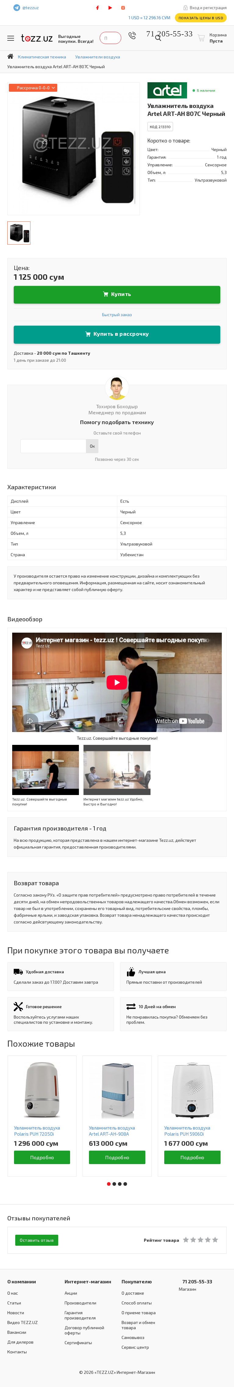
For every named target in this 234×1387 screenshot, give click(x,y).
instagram (123, 8)
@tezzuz (31, 7)
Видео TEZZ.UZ (22, 1322)
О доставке (133, 1293)
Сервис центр (135, 1347)
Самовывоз (133, 1337)
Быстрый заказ (117, 314)
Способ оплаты (137, 1302)
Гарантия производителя (80, 1315)
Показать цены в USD (201, 18)
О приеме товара (139, 1312)
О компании (21, 1281)
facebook (97, 8)
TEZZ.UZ (37, 38)
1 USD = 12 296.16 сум (149, 17)
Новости (15, 1312)
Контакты (17, 1351)
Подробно (42, 1157)
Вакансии (16, 1332)
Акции (71, 1293)
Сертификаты (78, 1342)
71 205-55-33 (165, 33)
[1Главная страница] (10, 56)
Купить (121, 293)
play (110, 8)
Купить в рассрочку (121, 333)
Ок (92, 446)
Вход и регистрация (208, 7)
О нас (12, 1293)
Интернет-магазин (88, 1281)
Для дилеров (20, 1341)
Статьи (14, 1302)
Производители (80, 1302)
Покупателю (137, 1281)
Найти (158, 38)
